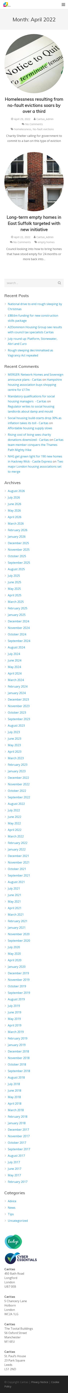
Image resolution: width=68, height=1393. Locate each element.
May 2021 (14, 902)
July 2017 (14, 1162)
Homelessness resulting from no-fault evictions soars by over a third (34, 105)
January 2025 (17, 615)
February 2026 (17, 530)
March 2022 (16, 836)
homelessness (22, 129)
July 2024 (14, 654)
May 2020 (14, 954)
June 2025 (14, 582)
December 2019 (18, 973)
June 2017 (14, 1169)
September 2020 (19, 941)
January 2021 (17, 928)
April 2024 (14, 673)
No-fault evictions (43, 129)
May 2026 (14, 510)
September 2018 (19, 1071)
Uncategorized (18, 1221)
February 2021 (17, 921)
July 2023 (14, 732)
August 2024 (16, 647)
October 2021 (17, 869)
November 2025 (19, 550)
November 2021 (19, 862)
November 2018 (19, 1058)
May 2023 (14, 745)
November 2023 (19, 706)
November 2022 (19, 784)
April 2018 (14, 1104)
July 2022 (14, 810)
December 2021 (18, 856)
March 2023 (16, 758)
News (11, 1208)
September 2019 (19, 993)
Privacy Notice (39, 1382)
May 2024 (14, 667)
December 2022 (18, 778)
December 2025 (18, 543)
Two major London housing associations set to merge (35, 466)
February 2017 (17, 1182)
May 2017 (14, 1175)
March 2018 (16, 1110)
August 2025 (16, 569)
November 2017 (19, 1136)
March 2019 (16, 1032)
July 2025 (14, 576)
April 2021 (14, 908)
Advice (12, 1201)
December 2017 (18, 1130)
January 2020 (17, 967)
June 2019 (14, 1012)
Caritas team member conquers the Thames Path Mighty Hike (35, 445)
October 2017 (17, 1143)
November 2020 (19, 934)
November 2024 (19, 628)
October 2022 (17, 791)
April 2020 (14, 960)
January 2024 (17, 693)
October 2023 (17, 713)
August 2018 (16, 1077)
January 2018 (17, 1123)
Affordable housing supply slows (30, 428)
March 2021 (16, 915)
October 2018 (17, 1064)
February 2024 (17, 686)
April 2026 (14, 517)
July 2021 (14, 888)
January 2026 (17, 537)
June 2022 (14, 817)
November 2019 (19, 980)
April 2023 (14, 752)
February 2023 (17, 765)
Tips (11, 1214)
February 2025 (17, 608)
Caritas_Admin (44, 119)
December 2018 (18, 1051)
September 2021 (19, 875)
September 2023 (19, 719)
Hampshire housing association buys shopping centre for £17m (35, 385)
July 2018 (14, 1084)
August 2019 (16, 999)
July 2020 (14, 947)
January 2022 (17, 849)
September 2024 (19, 641)
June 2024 (14, 660)
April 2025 (14, 595)
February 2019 (17, 1038)
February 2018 (17, 1117)
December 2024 (18, 621)
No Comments (34, 124)
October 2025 (17, 556)
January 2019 (17, 1045)
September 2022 (19, 797)
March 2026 (16, 524)
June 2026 (14, 504)
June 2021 (14, 895)
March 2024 (16, 680)
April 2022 (14, 830)
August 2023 (16, 726)
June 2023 (14, 739)
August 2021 (16, 882)
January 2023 (17, 771)
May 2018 (14, 1097)
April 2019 (14, 1025)
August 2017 (16, 1156)
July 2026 (14, 497)
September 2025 (19, 563)
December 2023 (18, 699)
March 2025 (16, 602)
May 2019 (14, 1019)
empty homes (46, 242)
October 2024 (17, 634)
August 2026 (16, 491)
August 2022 (16, 804)
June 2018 (14, 1090)
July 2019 (14, 1006)
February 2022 (17, 843)
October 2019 (17, 986)
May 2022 (14, 823)
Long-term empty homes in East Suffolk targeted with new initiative (34, 223)
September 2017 (19, 1149)
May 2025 (14, 589)
